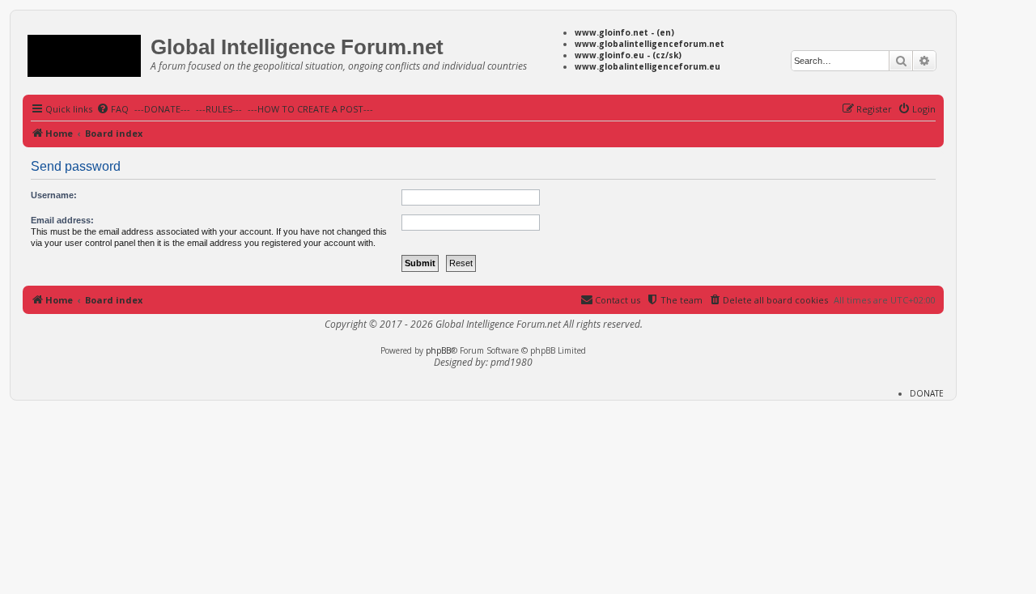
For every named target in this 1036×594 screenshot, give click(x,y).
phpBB (438, 350)
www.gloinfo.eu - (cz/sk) (628, 55)
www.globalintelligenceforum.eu (647, 66)
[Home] (89, 53)
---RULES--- (219, 109)
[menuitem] (112, 109)
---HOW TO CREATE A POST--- (310, 109)
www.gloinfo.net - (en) (624, 32)
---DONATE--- (162, 109)
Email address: (62, 220)
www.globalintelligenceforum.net (649, 43)
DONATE (927, 393)
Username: (54, 195)
